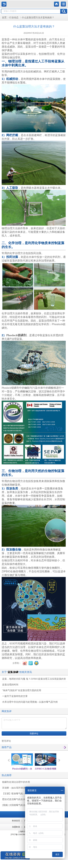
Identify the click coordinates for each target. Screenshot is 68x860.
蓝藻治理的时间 (10, 684)
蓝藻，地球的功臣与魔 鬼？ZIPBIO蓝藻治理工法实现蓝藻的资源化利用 (34, 680)
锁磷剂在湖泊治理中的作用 (16, 782)
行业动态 (14, 17)
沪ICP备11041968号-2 (20, 834)
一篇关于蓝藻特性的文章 (15, 696)
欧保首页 (16, 821)
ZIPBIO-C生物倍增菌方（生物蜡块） (45, 772)
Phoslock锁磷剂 (16, 335)
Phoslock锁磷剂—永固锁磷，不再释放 (22, 772)
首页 (4, 17)
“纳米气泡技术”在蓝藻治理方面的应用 (21, 690)
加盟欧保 (16, 827)
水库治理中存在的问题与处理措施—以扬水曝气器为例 (30, 702)
